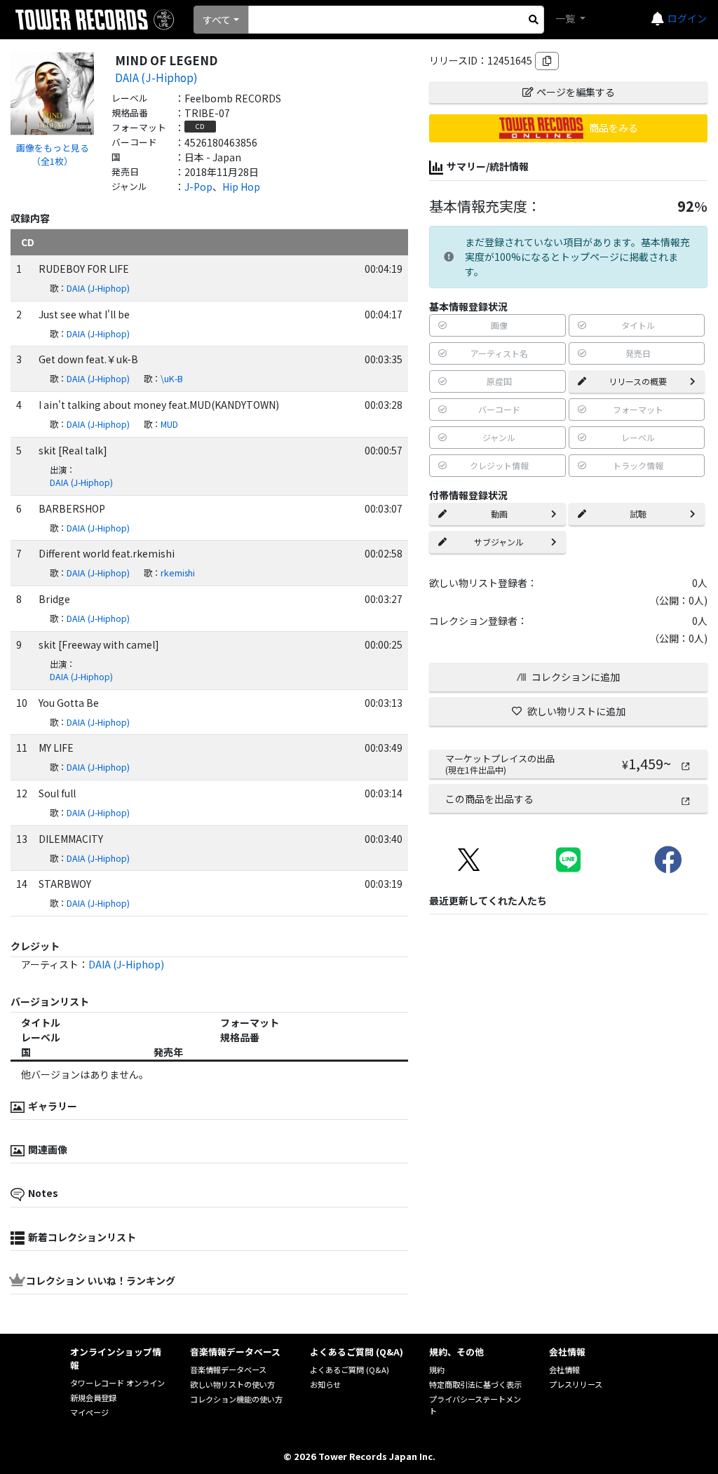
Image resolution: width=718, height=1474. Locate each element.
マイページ (89, 1412)
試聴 (638, 514)
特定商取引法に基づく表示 (475, 1384)
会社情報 (564, 1369)
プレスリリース (575, 1384)
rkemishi (178, 573)
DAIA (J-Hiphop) (156, 77)
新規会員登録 (93, 1397)
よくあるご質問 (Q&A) (349, 1369)
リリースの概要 (638, 381)
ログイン (687, 18)
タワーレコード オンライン (117, 1382)
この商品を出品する (489, 799)
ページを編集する (575, 92)
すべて (217, 20)
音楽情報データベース (228, 1369)
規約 (437, 1369)
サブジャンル (499, 542)
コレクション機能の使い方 (236, 1399)
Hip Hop (241, 187)
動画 (499, 514)
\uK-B (172, 378)
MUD (169, 424)
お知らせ (325, 1384)
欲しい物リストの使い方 (232, 1384)
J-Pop (198, 187)
